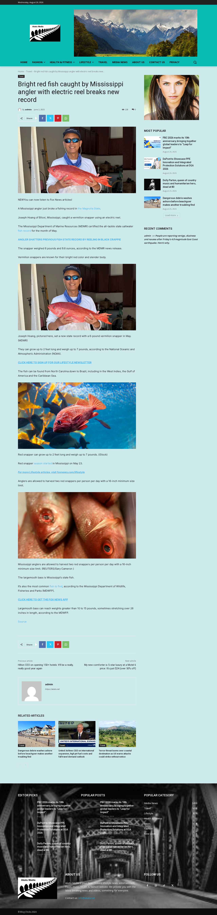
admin (28, 109)
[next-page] (25, 765)
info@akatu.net (86, 898)
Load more (170, 215)
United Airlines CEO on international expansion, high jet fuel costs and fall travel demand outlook (76, 753)
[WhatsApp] (65, 118)
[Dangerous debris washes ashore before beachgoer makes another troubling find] (36, 734)
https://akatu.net (52, 689)
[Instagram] (155, 885)
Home (21, 71)
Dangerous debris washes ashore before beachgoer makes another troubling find (35, 753)
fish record (24, 230)
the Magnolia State (89, 208)
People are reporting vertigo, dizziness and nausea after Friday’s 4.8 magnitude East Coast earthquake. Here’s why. (171, 239)
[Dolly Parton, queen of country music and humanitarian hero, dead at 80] (152, 184)
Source (22, 621)
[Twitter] (50, 118)
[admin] (20, 109)
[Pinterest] (58, 118)
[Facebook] (42, 118)
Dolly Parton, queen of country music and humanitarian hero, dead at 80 (179, 183)
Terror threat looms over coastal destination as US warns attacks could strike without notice (115, 753)
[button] (195, 62)
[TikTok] (164, 885)
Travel (29, 71)
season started (43, 463)
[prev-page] (20, 765)
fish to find (56, 586)
